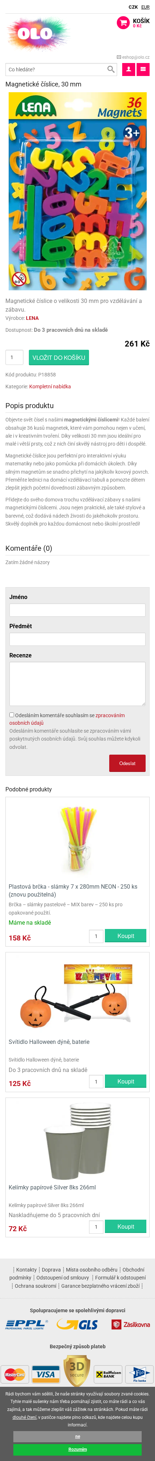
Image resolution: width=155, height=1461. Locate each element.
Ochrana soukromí (35, 1286)
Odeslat (127, 763)
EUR (145, 7)
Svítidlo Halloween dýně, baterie (49, 1041)
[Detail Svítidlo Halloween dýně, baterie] (77, 994)
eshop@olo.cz (135, 57)
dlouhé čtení (24, 1417)
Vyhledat (110, 69)
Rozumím (77, 1449)
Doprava (51, 1270)
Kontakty (26, 1270)
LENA (32, 318)
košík (141, 23)
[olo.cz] (38, 33)
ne (77, 1436)
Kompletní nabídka (50, 386)
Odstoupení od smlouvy (62, 1278)
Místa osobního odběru (92, 1270)
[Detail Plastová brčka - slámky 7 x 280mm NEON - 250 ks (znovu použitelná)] (77, 839)
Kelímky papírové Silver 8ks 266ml (52, 1187)
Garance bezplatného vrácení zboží (100, 1286)
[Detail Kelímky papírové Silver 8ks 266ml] (77, 1139)
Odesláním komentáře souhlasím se (67, 719)
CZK (133, 7)
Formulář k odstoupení (120, 1278)
